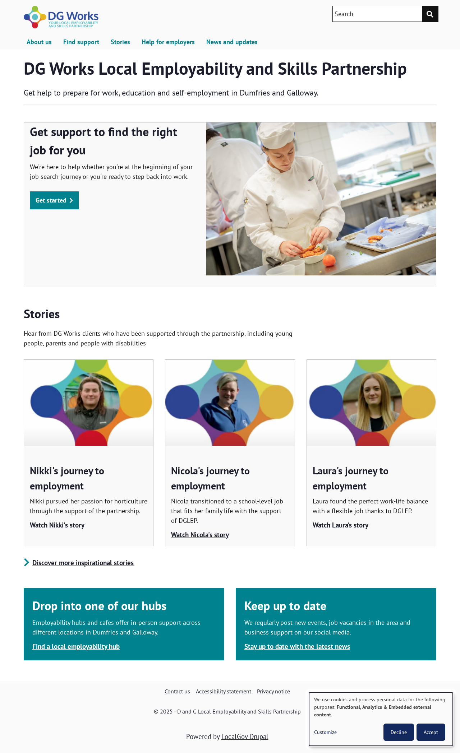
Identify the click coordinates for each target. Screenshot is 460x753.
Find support (81, 42)
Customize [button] (325, 732)
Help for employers (168, 42)
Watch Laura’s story (340, 525)
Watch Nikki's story (57, 525)
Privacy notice (273, 691)
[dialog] (381, 719)
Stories (120, 42)
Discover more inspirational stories (83, 562)
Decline (399, 732)
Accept (431, 732)
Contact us (177, 691)
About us (39, 42)
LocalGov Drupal (244, 736)
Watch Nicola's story (200, 534)
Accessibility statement (223, 691)
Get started (51, 200)
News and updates (232, 42)
